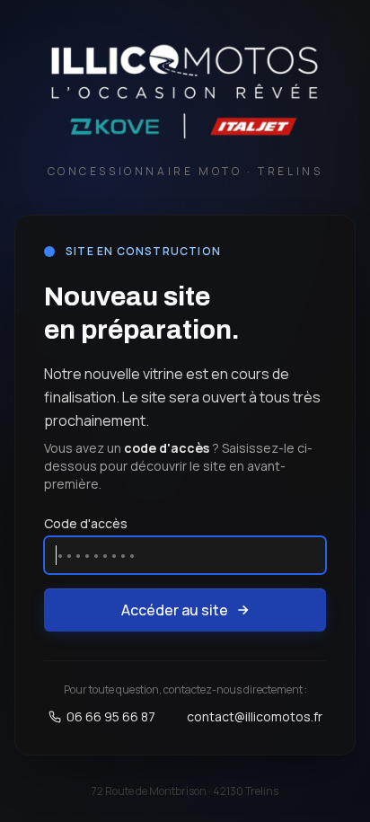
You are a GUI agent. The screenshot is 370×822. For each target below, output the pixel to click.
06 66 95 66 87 (110, 716)
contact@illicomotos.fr (254, 716)
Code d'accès (86, 523)
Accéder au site (174, 610)
